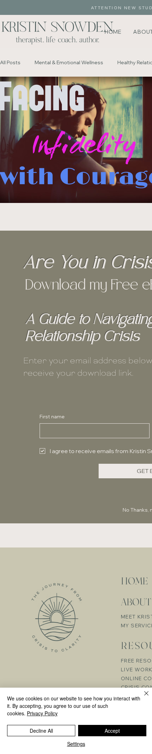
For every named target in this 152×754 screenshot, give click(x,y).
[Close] (142, 697)
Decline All (41, 730)
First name (52, 416)
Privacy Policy (42, 713)
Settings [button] (76, 743)
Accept (112, 730)
